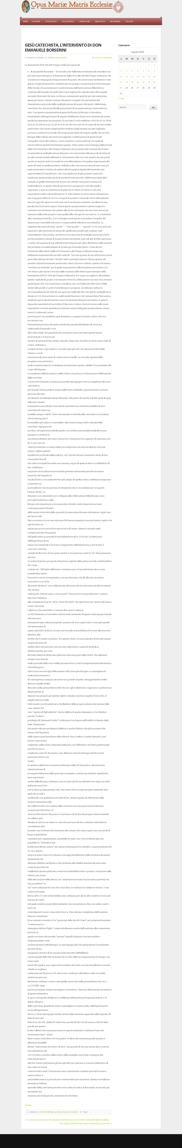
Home (25, 21)
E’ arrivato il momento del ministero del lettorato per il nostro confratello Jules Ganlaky (68, 1120)
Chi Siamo (36, 21)
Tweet (28, 1105)
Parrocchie (84, 21)
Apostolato (51, 21)
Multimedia (115, 21)
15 (149, 76)
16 (154, 76)
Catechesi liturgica (47, 1112)
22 (149, 82)
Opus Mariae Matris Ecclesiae (72, 7)
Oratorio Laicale (70, 1112)
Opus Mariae (61, 58)
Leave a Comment (103, 58)
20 (138, 82)
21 (143, 82)
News (59, 1112)
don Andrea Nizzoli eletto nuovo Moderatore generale (85, 1123)
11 (127, 76)
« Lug (121, 98)
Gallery (130, 21)
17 (121, 82)
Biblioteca (100, 21)
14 (143, 76)
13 (138, 76)
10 (121, 76)
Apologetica (68, 21)
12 (132, 76)
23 (154, 82)
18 (127, 82)
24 (121, 88)
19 (132, 82)
